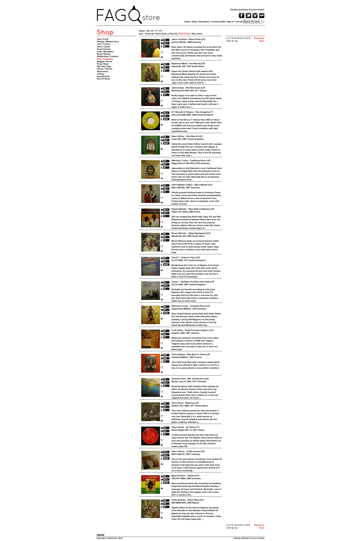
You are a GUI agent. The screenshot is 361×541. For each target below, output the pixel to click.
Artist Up (149, 34)
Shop (194, 21)
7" (157, 31)
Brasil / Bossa (104, 54)
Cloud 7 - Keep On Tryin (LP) (185, 257)
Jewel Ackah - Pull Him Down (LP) (188, 88)
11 (232, 41)
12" (152, 31)
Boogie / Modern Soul (107, 41)
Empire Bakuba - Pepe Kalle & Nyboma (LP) (192, 209)
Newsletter (204, 21)
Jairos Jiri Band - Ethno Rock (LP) (188, 39)
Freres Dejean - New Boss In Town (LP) (190, 354)
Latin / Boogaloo (105, 51)
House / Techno (104, 69)
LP (160, 31)
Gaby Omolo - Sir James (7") (185, 427)
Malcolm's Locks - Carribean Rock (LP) (190, 306)
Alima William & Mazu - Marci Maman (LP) (191, 185)
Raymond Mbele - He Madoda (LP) (188, 63)
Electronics (102, 71)
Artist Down (161, 34)
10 (229, 41)
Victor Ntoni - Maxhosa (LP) (185, 403)
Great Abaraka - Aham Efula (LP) (187, 500)
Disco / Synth (103, 46)
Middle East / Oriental (107, 56)
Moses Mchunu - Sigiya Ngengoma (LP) (191, 233)
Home (187, 21)
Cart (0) (239, 21)
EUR (223, 21)
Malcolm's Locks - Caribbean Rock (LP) (190, 160)
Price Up (173, 34)
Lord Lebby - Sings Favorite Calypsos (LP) (192, 330)
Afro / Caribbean (105, 59)
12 (236, 41)
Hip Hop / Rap (104, 66)
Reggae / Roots (104, 61)
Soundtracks (103, 76)
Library (100, 74)
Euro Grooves (104, 49)
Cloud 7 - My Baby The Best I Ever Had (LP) (192, 282)
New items (197, 34)
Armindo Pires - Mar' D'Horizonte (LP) (190, 379)
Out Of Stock (103, 79)
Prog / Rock (102, 64)
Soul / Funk (102, 39)
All (147, 31)
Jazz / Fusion (103, 44)
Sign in (230, 21)
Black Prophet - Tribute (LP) (185, 475)
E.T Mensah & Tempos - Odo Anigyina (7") (192, 112)
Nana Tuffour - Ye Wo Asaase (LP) (188, 451)
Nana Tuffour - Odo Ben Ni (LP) (186, 136)
